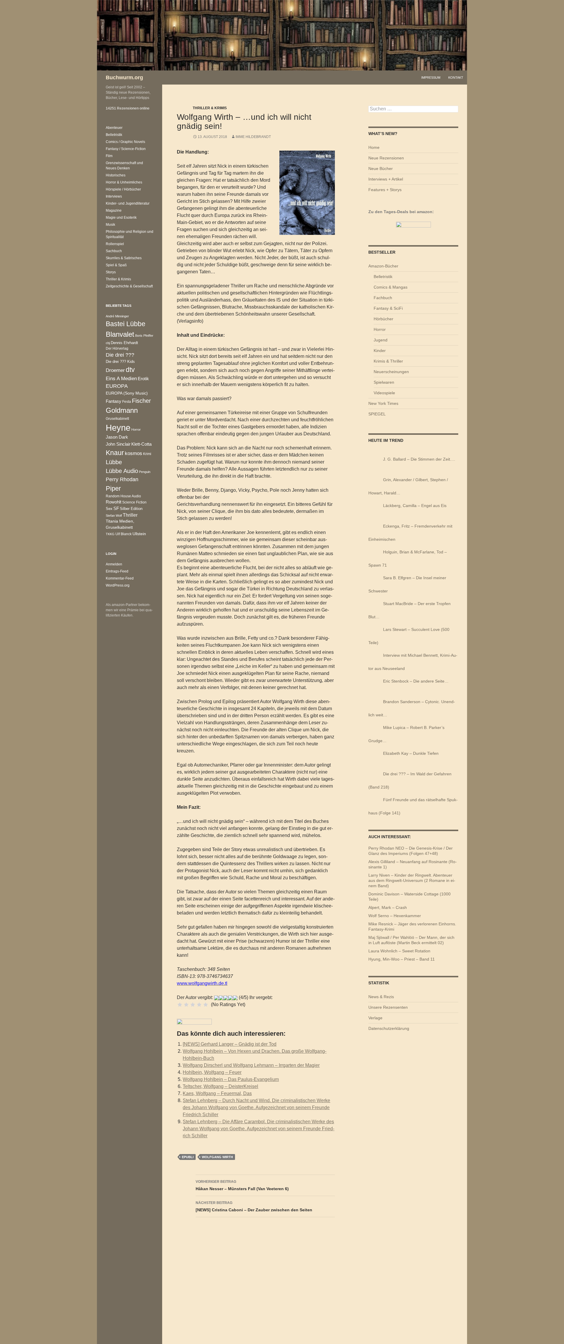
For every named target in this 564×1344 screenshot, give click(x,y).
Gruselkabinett (117, 418)
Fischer (141, 401)
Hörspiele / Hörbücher (123, 189)
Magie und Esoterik (121, 217)
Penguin (144, 472)
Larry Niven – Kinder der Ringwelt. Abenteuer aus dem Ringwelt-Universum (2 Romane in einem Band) (411, 880)
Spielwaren (384, 382)
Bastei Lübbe (125, 324)
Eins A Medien (121, 378)
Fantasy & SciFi (388, 308)
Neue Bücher (380, 168)
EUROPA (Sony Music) (127, 393)
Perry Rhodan (122, 479)
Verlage (375, 1017)
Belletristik (383, 276)
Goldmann (122, 410)
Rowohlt (113, 501)
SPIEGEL (377, 414)
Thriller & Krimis (210, 108)
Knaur (115, 453)
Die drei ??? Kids (120, 361)
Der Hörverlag (117, 348)
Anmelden (114, 564)
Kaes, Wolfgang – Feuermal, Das (217, 1093)
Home (374, 147)
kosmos (133, 453)
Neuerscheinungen (391, 371)
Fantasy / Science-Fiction (126, 149)
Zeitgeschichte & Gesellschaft (129, 286)
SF (116, 508)
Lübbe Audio (122, 471)
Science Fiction (134, 502)
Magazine (114, 210)
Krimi (147, 454)
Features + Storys (385, 189)
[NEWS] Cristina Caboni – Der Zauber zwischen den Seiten (254, 1206)
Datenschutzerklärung (388, 1028)
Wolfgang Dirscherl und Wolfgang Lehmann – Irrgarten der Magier (251, 1065)
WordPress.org (118, 585)
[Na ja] (186, 1005)
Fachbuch (383, 297)
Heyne (118, 427)
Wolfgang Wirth (217, 1157)
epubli (188, 1157)
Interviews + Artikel (385, 179)
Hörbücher (383, 318)
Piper (113, 488)
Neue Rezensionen (386, 158)
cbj (108, 343)
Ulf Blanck (123, 534)
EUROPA (117, 386)
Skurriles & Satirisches (124, 258)
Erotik (143, 378)
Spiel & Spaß (116, 265)
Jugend (380, 340)
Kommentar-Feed (120, 578)
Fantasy (113, 401)
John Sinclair (118, 444)
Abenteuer (114, 128)
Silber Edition (131, 508)
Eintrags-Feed (117, 571)
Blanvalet (120, 334)
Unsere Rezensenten (388, 1007)
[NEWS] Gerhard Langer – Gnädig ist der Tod (229, 1044)
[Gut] (199, 1005)
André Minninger (117, 316)
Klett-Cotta (141, 444)
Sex (109, 508)
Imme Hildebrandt (253, 137)
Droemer (115, 370)
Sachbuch (114, 251)
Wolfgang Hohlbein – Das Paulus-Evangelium (231, 1079)
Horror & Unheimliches (124, 182)
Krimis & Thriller (388, 361)
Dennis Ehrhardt (124, 343)
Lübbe (114, 462)
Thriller (130, 515)
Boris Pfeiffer (144, 335)
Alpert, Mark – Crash (387, 907)
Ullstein (139, 533)
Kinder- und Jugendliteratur (128, 203)
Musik (110, 225)
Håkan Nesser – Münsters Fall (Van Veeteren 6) (242, 1185)
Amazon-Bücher (383, 266)
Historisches (115, 175)
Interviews (114, 196)
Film (109, 156)
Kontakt (455, 77)
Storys (111, 272)
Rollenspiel (115, 244)
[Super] (206, 1005)
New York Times (383, 403)
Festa (126, 402)
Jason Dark (117, 437)
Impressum (430, 77)
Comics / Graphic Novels (125, 142)
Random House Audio (123, 496)
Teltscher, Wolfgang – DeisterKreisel (220, 1086)
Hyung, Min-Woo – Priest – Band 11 (401, 959)
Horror (380, 329)
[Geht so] (193, 1005)
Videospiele (384, 392)
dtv (130, 369)
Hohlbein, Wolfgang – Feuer (212, 1072)
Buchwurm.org (124, 77)
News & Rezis (381, 996)
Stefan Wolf (114, 515)
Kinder (380, 350)
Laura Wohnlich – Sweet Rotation (399, 951)
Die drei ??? (120, 355)
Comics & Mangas (390, 287)
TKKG (110, 534)
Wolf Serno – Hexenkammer (394, 915)
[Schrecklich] (180, 1005)
